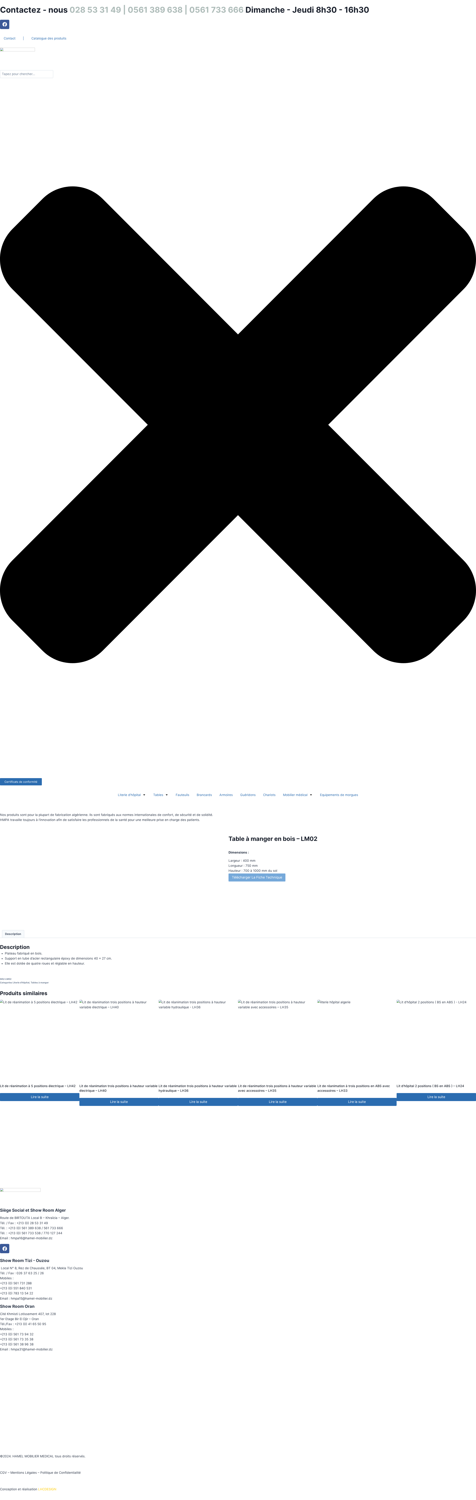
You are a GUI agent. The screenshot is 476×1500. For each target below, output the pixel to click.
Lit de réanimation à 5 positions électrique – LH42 (37, 1086)
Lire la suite (40, 1097)
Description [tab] (13, 934)
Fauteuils (182, 795)
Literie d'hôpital (21, 982)
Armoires (226, 795)
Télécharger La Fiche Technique (257, 877)
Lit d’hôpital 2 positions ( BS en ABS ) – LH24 (430, 1086)
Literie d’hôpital (129, 795)
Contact (9, 38)
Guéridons (248, 795)
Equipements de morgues (339, 795)
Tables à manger (40, 982)
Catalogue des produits (48, 38)
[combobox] (26, 74)
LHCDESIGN (47, 1489)
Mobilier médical (295, 795)
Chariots (269, 795)
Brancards (204, 795)
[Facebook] (4, 24)
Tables (158, 795)
